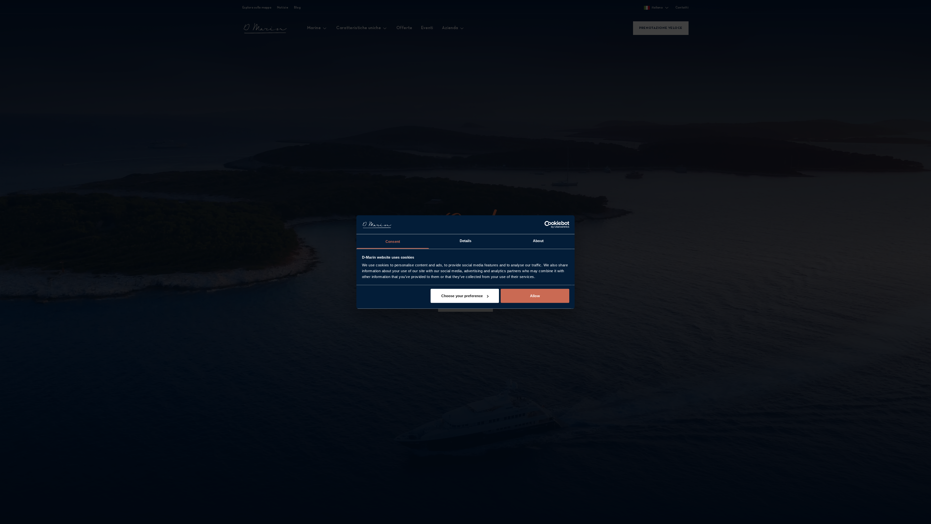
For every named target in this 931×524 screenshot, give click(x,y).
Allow (535, 296)
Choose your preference (462, 296)
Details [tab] (466, 240)
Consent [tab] (392, 241)
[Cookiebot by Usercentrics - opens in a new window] (548, 224)
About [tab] (538, 240)
